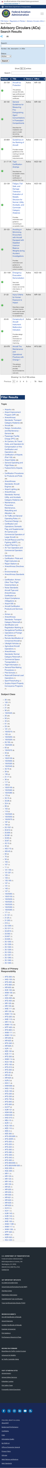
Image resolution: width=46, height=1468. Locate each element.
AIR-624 (8, 1078)
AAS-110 (8, 1088)
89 (6, 806)
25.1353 (8, 952)
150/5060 (8, 894)
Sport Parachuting (12, 681)
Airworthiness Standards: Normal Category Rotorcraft (12, 654)
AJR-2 (7, 1080)
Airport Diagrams (7, 1321)
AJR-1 (7, 1048)
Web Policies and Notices (10, 1459)
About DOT (5, 1423)
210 (6, 923)
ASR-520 (8, 1237)
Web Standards (7, 1463)
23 (6, 726)
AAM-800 (8, 1086)
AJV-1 (7, 1211)
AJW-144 (8, 1216)
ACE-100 (8, 990)
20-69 (6, 319)
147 (6, 891)
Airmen (7, 614)
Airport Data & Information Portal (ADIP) (14, 1287)
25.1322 (8, 947)
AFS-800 (8, 985)
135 (6, 734)
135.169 (8, 880)
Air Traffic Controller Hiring (10, 1359)
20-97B (7, 346)
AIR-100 (8, 1006)
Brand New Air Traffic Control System (14, 1351)
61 (6, 724)
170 (6, 795)
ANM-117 (8, 1227)
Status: (3, 54)
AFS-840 (8, 1102)
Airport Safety (10, 460)
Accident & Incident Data (10, 1283)
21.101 (7, 915)
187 (6, 822)
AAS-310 (8, 1118)
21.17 (7, 777)
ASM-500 (8, 1112)
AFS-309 (8, 1155)
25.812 (7, 830)
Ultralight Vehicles (12, 643)
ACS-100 (8, 1091)
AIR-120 (8, 1003)
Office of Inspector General (11, 1447)
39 (6, 771)
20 (6, 700)
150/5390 (8, 907)
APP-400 (8, 1027)
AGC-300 (8, 1171)
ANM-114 (8, 1059)
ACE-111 (8, 1054)
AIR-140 (8, 1181)
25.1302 (8, 942)
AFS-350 (8, 1056)
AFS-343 (8, 1157)
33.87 (7, 841)
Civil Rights (5, 1431)
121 (6, 729)
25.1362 (8, 960)
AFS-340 (8, 1043)
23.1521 (8, 827)
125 (6, 875)
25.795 (7, 742)
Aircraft (7, 425)
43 (6, 721)
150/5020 (8, 814)
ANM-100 (8, 993)
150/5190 (8, 787)
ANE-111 (8, 1009)
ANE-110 (8, 1019)
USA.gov (4, 1455)
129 (6, 785)
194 (6, 825)
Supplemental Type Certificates (12, 1299)
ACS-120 (8, 1126)
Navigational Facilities (13, 630)
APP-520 (8, 1232)
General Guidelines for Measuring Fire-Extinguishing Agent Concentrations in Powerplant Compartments (19, 112)
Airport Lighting (11, 489)
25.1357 (8, 955)
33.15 (7, 798)
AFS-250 (8, 1070)
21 (6, 708)
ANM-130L (9, 1229)
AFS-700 (8, 1099)
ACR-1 (7, 1123)
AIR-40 (7, 1075)
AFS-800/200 (10, 1163)
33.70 (7, 769)
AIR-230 (8, 1192)
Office (36, 79)
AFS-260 (8, 1150)
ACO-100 (8, 1062)
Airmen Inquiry (6, 1373)
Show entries (23, 68)
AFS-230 (8, 1094)
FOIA (3, 1435)
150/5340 (8, 766)
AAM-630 (8, 1115)
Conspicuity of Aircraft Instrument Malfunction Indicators (18, 324)
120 (6, 702)
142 (6, 888)
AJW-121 (8, 1110)
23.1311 (8, 928)
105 (6, 862)
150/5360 (8, 790)
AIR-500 (8, 1195)
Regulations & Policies (17, 21)
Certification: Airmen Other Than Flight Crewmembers (13, 582)
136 (6, 774)
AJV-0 (7, 1208)
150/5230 (8, 899)
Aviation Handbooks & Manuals (12, 1325)
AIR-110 (8, 1022)
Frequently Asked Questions (11, 1389)
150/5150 (8, 896)
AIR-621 (8, 1197)
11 (6, 867)
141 (6, 886)
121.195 (8, 870)
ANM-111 (8, 1033)
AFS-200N (9, 1139)
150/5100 (8, 758)
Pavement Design (12, 521)
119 (6, 811)
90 (6, 710)
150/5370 (8, 750)
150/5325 (8, 902)
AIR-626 (8, 1046)
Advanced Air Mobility (9, 1355)
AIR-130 (8, 1011)
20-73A (7, 83)
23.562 (7, 934)
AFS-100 (8, 1064)
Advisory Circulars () (35, 21)
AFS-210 (8, 1067)
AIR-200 (8, 1038)
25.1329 (8, 950)
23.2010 (8, 931)
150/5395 (8, 910)
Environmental (10, 572)
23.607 (7, 936)
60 (6, 854)
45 (6, 846)
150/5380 (8, 793)
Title (14, 79)
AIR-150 (8, 1184)
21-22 (6, 295)
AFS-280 (8, 1152)
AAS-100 (8, 979)
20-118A (7, 273)
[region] (23, 224)
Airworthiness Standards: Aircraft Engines (12, 484)
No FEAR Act (6, 1443)
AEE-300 (8, 1134)
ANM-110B (9, 1224)
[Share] (1, 36)
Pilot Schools (10, 673)
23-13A (7, 184)
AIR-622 (8, 1200)
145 (6, 755)
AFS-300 (8, 977)
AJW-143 (8, 1213)
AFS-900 (8, 1104)
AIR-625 (8, 1041)
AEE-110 (8, 1128)
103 (6, 809)
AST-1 (7, 995)
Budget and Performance (10, 1427)
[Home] (16, 13)
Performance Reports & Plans (11, 1337)
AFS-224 (8, 1147)
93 (6, 859)
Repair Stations (11, 564)
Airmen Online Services (9, 1377)
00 (6, 718)
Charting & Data (7, 1291)
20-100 (6, 102)
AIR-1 (7, 1173)
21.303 (7, 920)
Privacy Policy (6, 1451)
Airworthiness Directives (14, 566)
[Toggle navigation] (42, 14)
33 (6, 753)
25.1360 (8, 958)
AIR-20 (7, 1187)
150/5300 (8, 745)
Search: (4, 43)
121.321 (8, 872)
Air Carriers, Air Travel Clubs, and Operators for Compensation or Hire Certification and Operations (14, 447)
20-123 (6, 229)
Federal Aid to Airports (13, 468)
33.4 (6, 803)
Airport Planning (11, 545)
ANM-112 (8, 1035)
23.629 (7, 939)
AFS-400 (8, 1001)
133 (6, 878)
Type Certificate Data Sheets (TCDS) (13, 1303)
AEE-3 (7, 1131)
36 (6, 779)
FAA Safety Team (7, 1385)
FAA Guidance (6, 1333)
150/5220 (8, 740)
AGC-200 (8, 1168)
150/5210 (8, 732)
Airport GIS (9, 604)
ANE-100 (8, 1221)
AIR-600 (8, 987)
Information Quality (8, 1439)
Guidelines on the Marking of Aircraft (18, 142)
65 (6, 748)
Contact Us (5, 1270)
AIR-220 (8, 1189)
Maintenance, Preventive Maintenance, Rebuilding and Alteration (11, 508)
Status (28, 79)
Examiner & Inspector (9, 1329)
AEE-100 (8, 1051)
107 (6, 864)
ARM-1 (7, 1235)
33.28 (7, 801)
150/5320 (8, 763)
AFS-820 (8, 1030)
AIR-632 (8, 1205)
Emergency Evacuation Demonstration (18, 275)
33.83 (7, 838)
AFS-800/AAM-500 (12, 1165)
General (8, 556)
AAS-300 (8, 998)
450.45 (7, 851)
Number (4, 79)
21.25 (7, 918)
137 (6, 883)
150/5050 (8, 817)
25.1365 (8, 963)
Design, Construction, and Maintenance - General (13, 430)
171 (6, 912)
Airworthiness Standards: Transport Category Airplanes (13, 420)
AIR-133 (8, 1176)
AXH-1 (7, 1083)
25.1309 (8, 944)
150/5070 (8, 819)
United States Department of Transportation (18, 7)
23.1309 (8, 926)
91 (6, 705)
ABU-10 (8, 1120)
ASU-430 (8, 1240)
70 (6, 857)
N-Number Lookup (7, 1381)
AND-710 (8, 1219)
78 (35, 381)
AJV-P (7, 1107)
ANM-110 (8, 1014)
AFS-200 (8, 982)
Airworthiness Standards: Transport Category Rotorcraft (13, 619)
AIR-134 (8, 1179)
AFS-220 (8, 1017)
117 (6, 782)
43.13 (7, 843)
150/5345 (8, 713)
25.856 (7, 833)
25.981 (7, 835)
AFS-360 (8, 1160)
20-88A (7, 140)
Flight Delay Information (9, 1295)
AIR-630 (8, 1203)
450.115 (8, 849)
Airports (8, 409)
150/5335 (8, 904)
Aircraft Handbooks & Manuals (11, 1317)
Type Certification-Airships (17, 164)
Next (40, 381)
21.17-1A (7, 162)
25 (6, 716)
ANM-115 (8, 1025)
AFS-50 (8, 1072)
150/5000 (8, 761)
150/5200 (8, 737)
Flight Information (11, 665)
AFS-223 (8, 1144)
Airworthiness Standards (14, 574)
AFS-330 (8, 1096)
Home (4, 21)
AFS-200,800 (10, 1136)
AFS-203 (8, 1142)
